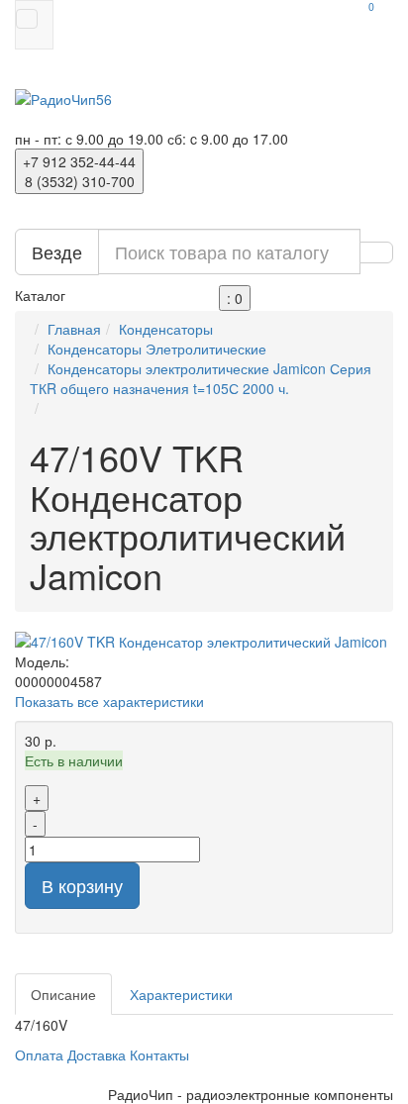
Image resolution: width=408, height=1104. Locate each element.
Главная (74, 329)
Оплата (39, 1054)
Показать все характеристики (109, 701)
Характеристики (181, 994)
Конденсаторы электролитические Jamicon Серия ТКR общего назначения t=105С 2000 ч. (200, 378)
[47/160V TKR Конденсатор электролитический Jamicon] (204, 642)
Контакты (159, 1054)
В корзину (82, 885)
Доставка (96, 1054)
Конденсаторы (166, 329)
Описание (63, 994)
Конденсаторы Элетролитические (157, 348)
